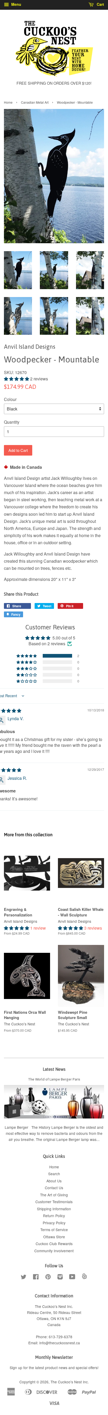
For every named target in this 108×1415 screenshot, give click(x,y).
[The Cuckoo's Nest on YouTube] (72, 1277)
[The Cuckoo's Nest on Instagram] (60, 1277)
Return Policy (54, 1215)
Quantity (11, 422)
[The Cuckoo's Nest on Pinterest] (48, 1277)
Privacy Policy (54, 1222)
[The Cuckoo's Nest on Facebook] (36, 1277)
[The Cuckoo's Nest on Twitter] (23, 1277)
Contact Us (54, 1187)
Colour (10, 399)
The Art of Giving (54, 1194)
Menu (15, 4)
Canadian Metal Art (34, 102)
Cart (100, 4)
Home (8, 102)
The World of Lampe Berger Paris (54, 1079)
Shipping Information (54, 1208)
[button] (17, 379)
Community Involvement (54, 1250)
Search (54, 1173)
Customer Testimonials (54, 1201)
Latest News (54, 1069)
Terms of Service (54, 1229)
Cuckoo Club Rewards (54, 1243)
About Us (54, 1180)
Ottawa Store (54, 1236)
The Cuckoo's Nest (66, 1381)
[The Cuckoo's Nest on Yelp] (84, 1277)
